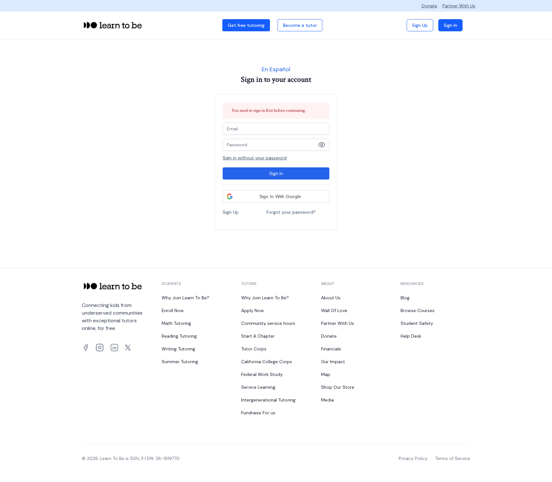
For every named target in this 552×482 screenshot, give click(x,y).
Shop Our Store (337, 387)
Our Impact (333, 361)
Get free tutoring (246, 25)
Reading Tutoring (179, 336)
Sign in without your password (255, 158)
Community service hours (268, 323)
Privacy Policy (413, 458)
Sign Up (420, 25)
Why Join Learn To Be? (185, 298)
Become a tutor (300, 25)
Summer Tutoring (180, 361)
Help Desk (411, 336)
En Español (276, 69)
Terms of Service (452, 458)
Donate (429, 6)
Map (325, 374)
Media (327, 400)
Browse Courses (417, 310)
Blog (405, 298)
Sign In (450, 25)
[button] (276, 196)
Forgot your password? (291, 212)
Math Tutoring (176, 323)
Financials (331, 349)
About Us (331, 298)
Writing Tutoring (178, 349)
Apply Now (252, 310)
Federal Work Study (262, 374)
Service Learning (258, 387)
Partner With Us (458, 6)
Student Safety (417, 323)
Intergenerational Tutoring (268, 400)
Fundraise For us (258, 413)
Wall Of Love (334, 310)
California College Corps (266, 361)
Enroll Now (173, 310)
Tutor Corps (253, 349)
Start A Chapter (258, 336)
